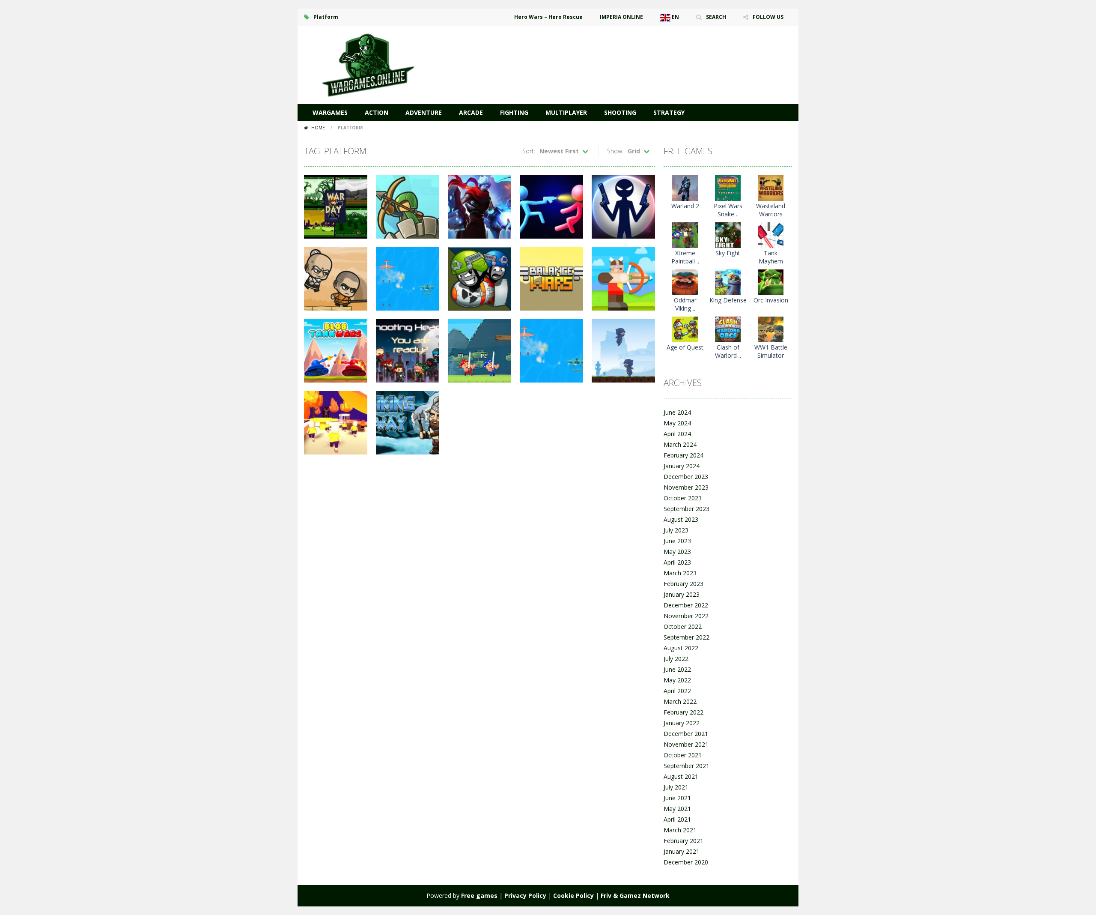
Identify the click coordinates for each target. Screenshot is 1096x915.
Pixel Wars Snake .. (728, 210)
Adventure (423, 112)
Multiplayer (566, 112)
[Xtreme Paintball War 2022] (685, 234)
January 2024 (682, 466)
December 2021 (686, 734)
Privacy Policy (525, 895)
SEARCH (716, 17)
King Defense (728, 300)
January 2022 (682, 723)
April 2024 (677, 434)
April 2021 (677, 819)
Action (376, 112)
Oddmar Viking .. (685, 304)
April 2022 (677, 691)
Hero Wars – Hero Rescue (548, 17)
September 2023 (686, 509)
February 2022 (683, 712)
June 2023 (677, 541)
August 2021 (681, 776)
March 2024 (680, 444)
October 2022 (683, 626)
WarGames (330, 112)
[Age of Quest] (685, 329)
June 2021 (677, 798)
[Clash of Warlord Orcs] (728, 329)
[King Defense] (728, 282)
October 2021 (683, 755)
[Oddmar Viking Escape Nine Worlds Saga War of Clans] (685, 282)
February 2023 (683, 584)
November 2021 (686, 744)
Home (318, 128)
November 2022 (686, 616)
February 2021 (683, 841)
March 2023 (680, 573)
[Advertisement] (636, 51)
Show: (615, 151)
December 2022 (686, 605)
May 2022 (677, 680)
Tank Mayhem (771, 257)
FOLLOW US (768, 17)
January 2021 (682, 851)
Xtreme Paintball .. (685, 257)
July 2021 (676, 787)
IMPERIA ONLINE (621, 17)
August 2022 (681, 648)
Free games (479, 895)
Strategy (669, 112)
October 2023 (683, 498)
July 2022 (676, 659)
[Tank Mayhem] (770, 234)
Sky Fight (727, 253)
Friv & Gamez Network (635, 895)
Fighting (514, 112)
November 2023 (686, 487)
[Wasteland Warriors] (770, 187)
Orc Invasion (771, 300)
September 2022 (686, 637)
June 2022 (677, 669)
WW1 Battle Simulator (770, 351)
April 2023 (677, 562)
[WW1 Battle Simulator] (770, 329)
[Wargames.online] (368, 64)
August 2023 (681, 519)
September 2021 (686, 766)
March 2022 (680, 701)
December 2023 (686, 476)
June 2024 (677, 412)
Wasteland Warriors (770, 210)
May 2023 (677, 551)
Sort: (528, 151)
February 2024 (683, 455)
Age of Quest (685, 347)
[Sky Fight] (728, 234)
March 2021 (680, 830)
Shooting (620, 112)
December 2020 (686, 862)
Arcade (471, 112)
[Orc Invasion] (770, 282)
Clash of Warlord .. (728, 351)
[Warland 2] (685, 187)
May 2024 (677, 423)
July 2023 (676, 530)
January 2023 (682, 594)
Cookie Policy (573, 895)
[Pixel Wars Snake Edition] (728, 187)
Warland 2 (685, 206)
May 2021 (677, 808)
